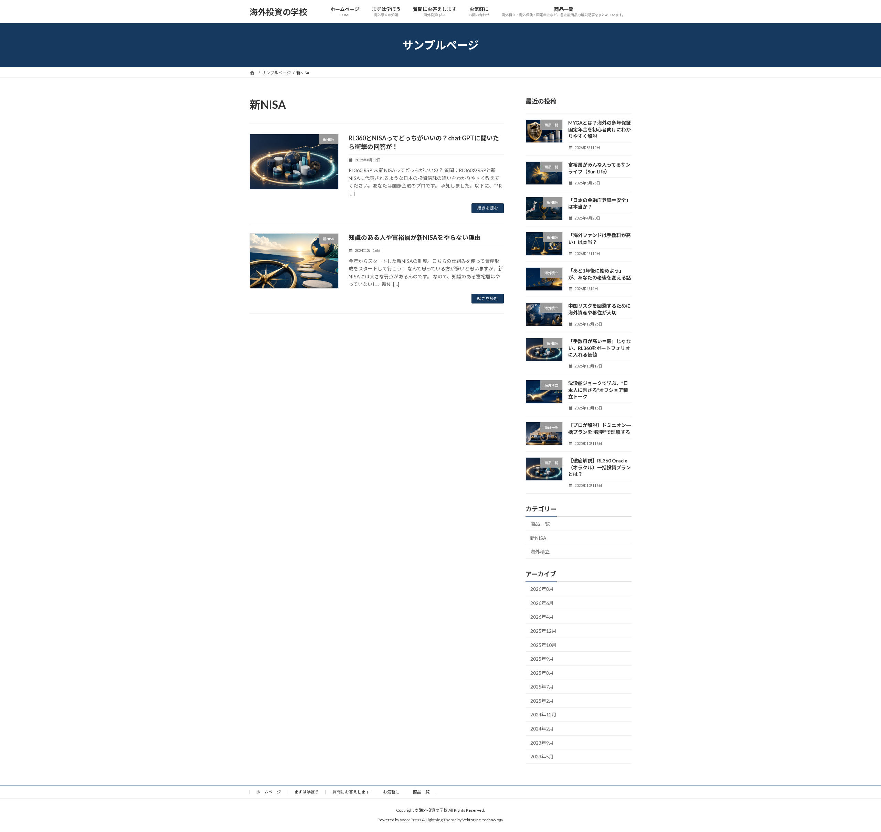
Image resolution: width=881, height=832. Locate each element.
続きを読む (487, 208)
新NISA (538, 538)
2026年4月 (542, 617)
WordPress (410, 820)
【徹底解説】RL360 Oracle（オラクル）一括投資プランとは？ (599, 467)
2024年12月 (543, 715)
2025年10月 (543, 645)
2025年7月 (542, 687)
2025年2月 (542, 701)
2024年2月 (542, 729)
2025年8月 (542, 673)
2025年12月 (543, 631)
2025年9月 (542, 659)
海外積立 (540, 552)
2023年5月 (542, 756)
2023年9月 (542, 743)
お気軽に (391, 791)
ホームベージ (268, 791)
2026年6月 (542, 603)
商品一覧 (540, 524)
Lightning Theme (441, 820)
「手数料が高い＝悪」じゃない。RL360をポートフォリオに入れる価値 (599, 348)
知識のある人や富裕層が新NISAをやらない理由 (415, 237)
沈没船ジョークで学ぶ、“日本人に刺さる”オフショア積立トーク (598, 389)
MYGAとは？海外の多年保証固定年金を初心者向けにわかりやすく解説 (599, 129)
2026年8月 (542, 589)
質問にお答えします (351, 791)
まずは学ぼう (306, 791)
